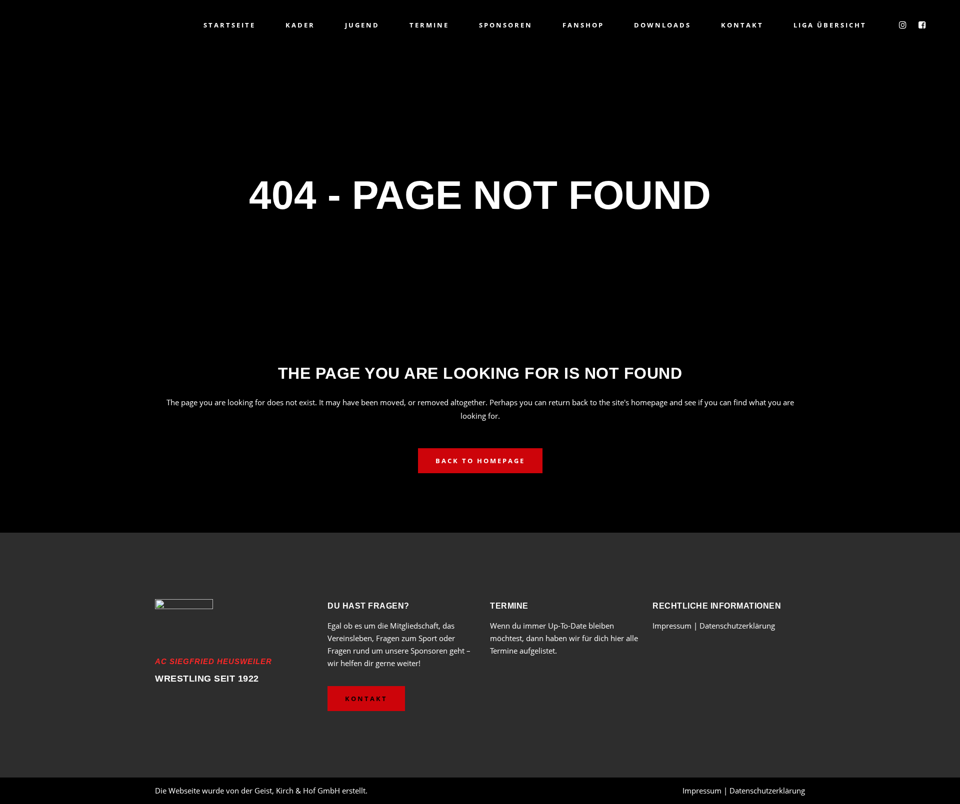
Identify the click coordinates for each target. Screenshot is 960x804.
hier (617, 638)
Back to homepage (480, 460)
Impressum (673, 626)
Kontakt (366, 698)
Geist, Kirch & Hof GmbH (297, 791)
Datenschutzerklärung (737, 626)
